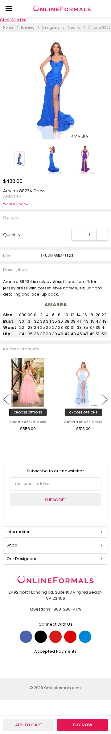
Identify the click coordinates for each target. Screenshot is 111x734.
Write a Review (15, 204)
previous (6, 399)
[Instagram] (85, 637)
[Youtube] (70, 637)
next (104, 399)
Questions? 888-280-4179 (55, 609)
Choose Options (28, 412)
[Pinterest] (55, 637)
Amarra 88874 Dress (28, 421)
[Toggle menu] (8, 8)
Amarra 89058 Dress (83, 421)
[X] (41, 637)
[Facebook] (26, 637)
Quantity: (12, 234)
